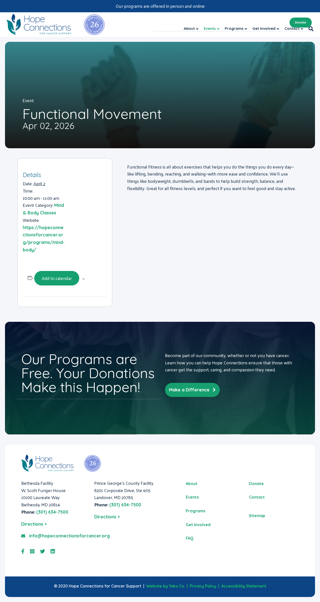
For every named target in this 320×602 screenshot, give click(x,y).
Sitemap (257, 515)
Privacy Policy (203, 585)
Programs (195, 510)
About (192, 483)
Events (192, 497)
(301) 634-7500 (52, 512)
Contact (257, 497)
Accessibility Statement (243, 585)
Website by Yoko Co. (165, 585)
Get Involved (198, 524)
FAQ (190, 538)
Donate (300, 22)
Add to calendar (57, 278)
